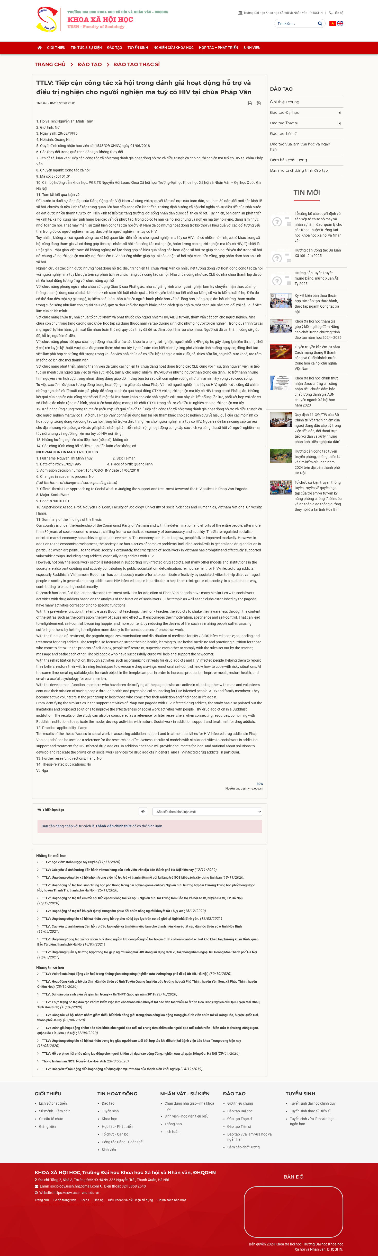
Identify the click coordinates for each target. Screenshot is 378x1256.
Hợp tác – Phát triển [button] (218, 48)
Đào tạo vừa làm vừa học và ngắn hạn (300, 147)
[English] (340, 23)
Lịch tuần (172, 1132)
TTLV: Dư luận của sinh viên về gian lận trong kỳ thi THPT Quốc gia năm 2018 (98, 994)
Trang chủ (42, 1200)
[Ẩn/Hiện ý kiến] (143, 811)
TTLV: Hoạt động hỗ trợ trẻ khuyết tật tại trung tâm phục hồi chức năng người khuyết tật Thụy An (112, 911)
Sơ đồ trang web (64, 1200)
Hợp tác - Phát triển (117, 1126)
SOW (260, 784)
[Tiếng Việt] (332, 23)
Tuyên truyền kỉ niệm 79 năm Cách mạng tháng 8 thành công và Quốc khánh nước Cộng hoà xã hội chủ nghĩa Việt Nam (317, 358)
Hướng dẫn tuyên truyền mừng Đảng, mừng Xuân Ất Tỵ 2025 (316, 278)
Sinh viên (109, 1150)
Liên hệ (338, 13)
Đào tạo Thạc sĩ (284, 123)
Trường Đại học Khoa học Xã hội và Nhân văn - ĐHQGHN (283, 13)
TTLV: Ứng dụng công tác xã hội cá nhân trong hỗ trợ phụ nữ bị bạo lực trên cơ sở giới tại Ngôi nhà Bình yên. (120, 919)
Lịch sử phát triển (53, 1103)
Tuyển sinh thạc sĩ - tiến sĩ (310, 1111)
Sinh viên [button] (252, 48)
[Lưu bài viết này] (259, 103)
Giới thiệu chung (284, 102)
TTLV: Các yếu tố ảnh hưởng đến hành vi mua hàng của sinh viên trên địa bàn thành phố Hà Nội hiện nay (118, 870)
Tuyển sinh (110, 1111)
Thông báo (173, 1124)
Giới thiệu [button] (56, 48)
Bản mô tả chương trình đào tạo (299, 170)
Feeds (85, 1200)
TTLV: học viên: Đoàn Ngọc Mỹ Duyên (69, 862)
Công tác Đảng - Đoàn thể (122, 1142)
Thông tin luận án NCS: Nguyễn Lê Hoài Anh (74, 1061)
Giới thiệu (48, 1094)
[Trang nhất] (39, 47)
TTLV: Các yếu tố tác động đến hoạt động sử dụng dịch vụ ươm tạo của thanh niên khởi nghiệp (111, 1069)
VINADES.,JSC (94, 1204)
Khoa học (109, 1119)
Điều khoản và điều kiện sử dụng (130, 1200)
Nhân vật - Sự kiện (185, 1094)
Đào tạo (281, 89)
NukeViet (59, 1204)
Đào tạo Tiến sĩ (283, 133)
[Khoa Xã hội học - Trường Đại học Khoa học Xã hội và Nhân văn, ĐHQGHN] (47, 19)
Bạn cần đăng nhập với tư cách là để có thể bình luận (102, 826)
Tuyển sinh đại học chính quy (313, 1103)
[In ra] (250, 103)
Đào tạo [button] (114, 48)
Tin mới (306, 192)
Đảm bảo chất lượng (288, 160)
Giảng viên (47, 1126)
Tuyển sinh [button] (138, 48)
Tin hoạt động (117, 1094)
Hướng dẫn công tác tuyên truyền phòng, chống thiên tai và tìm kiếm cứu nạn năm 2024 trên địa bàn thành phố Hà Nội (318, 462)
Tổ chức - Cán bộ (115, 1134)
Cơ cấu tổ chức (51, 1119)
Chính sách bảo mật (172, 1200)
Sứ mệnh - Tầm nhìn (54, 1111)
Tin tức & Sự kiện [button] (86, 48)
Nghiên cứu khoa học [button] (174, 48)
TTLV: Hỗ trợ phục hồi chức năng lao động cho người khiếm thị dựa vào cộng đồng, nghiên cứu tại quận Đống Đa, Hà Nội (129, 1053)
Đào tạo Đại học (284, 112)
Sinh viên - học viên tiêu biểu (187, 1116)
